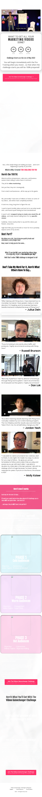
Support (11, 789)
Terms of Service (19, 789)
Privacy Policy (29, 789)
